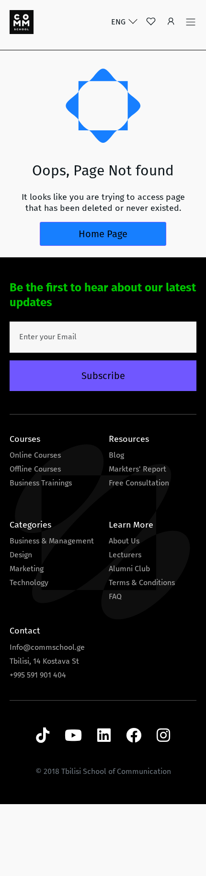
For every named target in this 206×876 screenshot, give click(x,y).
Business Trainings (41, 482)
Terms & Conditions (142, 582)
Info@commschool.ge (47, 647)
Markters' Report (137, 468)
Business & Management (52, 540)
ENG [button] (119, 21)
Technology (29, 582)
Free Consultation (139, 482)
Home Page (103, 234)
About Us (124, 540)
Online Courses (35, 455)
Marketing (27, 568)
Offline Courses (35, 468)
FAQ (115, 596)
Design (21, 554)
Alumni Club (129, 568)
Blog (116, 455)
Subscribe (103, 375)
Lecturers (125, 554)
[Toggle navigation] (190, 22)
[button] (171, 22)
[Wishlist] (151, 22)
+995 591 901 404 (38, 675)
